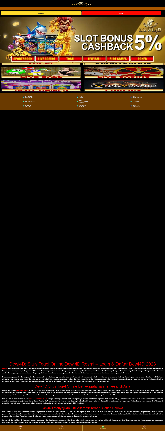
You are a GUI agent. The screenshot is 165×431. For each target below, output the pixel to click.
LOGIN (121, 13)
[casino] (124, 72)
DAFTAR (41, 13)
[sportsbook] (41, 72)
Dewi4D (4, 368)
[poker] (41, 86)
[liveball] (124, 86)
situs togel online (22, 390)
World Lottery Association (38, 399)
